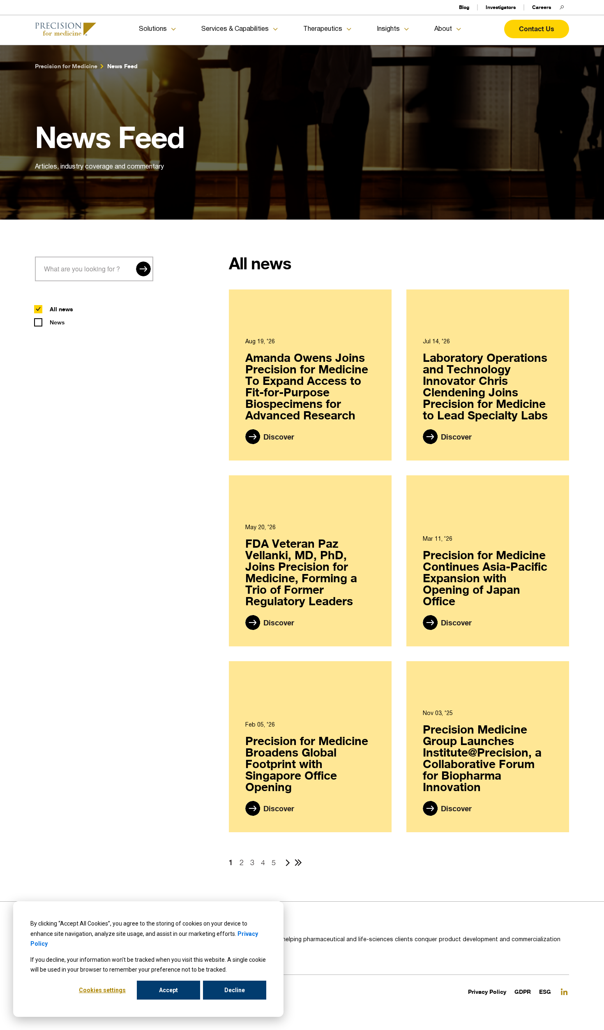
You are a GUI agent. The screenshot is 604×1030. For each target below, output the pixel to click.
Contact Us (536, 29)
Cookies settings (102, 990)
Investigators (501, 7)
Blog (464, 7)
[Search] (143, 269)
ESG (545, 991)
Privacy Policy (487, 991)
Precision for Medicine (66, 65)
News (57, 322)
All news (61, 309)
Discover (278, 436)
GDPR (522, 991)
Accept (168, 990)
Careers (541, 7)
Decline (234, 990)
